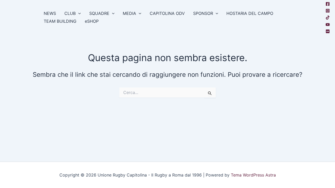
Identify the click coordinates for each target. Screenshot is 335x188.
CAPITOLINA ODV (167, 13)
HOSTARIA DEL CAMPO (249, 13)
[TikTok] (328, 17)
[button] (78, 13)
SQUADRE (99, 13)
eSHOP (92, 21)
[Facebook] (328, 4)
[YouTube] (328, 24)
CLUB (70, 13)
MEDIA (129, 13)
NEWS (50, 13)
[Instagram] (328, 11)
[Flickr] (328, 31)
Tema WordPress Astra (253, 175)
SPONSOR (203, 13)
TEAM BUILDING (60, 21)
